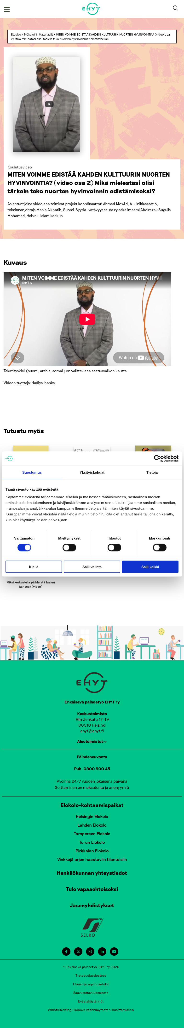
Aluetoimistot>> (92, 741)
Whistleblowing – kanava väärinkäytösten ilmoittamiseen (91, 1010)
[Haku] (176, 8)
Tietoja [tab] (152, 472)
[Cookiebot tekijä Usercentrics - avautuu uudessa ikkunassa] (157, 458)
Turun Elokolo (92, 842)
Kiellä (33, 567)
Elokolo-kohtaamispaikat (92, 805)
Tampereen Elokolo (92, 833)
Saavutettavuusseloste (90, 993)
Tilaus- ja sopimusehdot (91, 984)
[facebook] (66, 951)
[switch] (69, 547)
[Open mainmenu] (7, 9)
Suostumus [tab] (32, 472)
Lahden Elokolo (92, 825)
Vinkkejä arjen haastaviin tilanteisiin (92, 859)
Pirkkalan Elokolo (92, 850)
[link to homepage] (91, 9)
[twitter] (78, 951)
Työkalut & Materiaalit (38, 34)
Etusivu (16, 34)
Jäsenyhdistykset (92, 905)
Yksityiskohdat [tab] (92, 472)
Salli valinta (92, 567)
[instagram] (90, 951)
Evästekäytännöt (91, 1001)
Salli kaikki (150, 567)
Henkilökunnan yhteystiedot (92, 873)
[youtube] (114, 951)
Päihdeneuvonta (92, 756)
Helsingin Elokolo (92, 816)
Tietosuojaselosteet (90, 975)
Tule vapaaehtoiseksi (92, 889)
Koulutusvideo (19, 167)
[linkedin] (102, 951)
